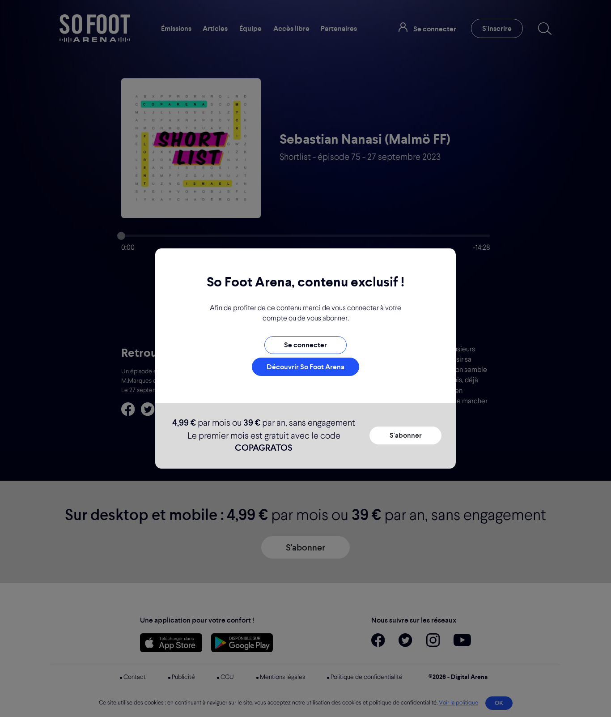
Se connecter (305, 345)
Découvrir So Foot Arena (305, 366)
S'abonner (406, 435)
